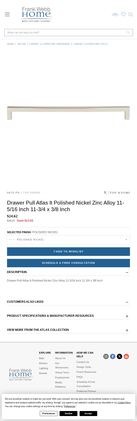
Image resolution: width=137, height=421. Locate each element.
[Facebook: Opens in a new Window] (112, 356)
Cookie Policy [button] (124, 402)
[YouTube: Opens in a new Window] (126, 356)
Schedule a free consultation (68, 262)
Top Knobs (31, 192)
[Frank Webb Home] (36, 14)
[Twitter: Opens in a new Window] (119, 356)
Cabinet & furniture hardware (49, 44)
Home (10, 44)
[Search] (128, 32)
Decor (21, 44)
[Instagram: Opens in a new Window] (106, 356)
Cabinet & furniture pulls (90, 44)
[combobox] (68, 239)
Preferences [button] (69, 406)
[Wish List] (123, 14)
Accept (88, 413)
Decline (68, 413)
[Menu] (7, 14)
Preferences (48, 413)
